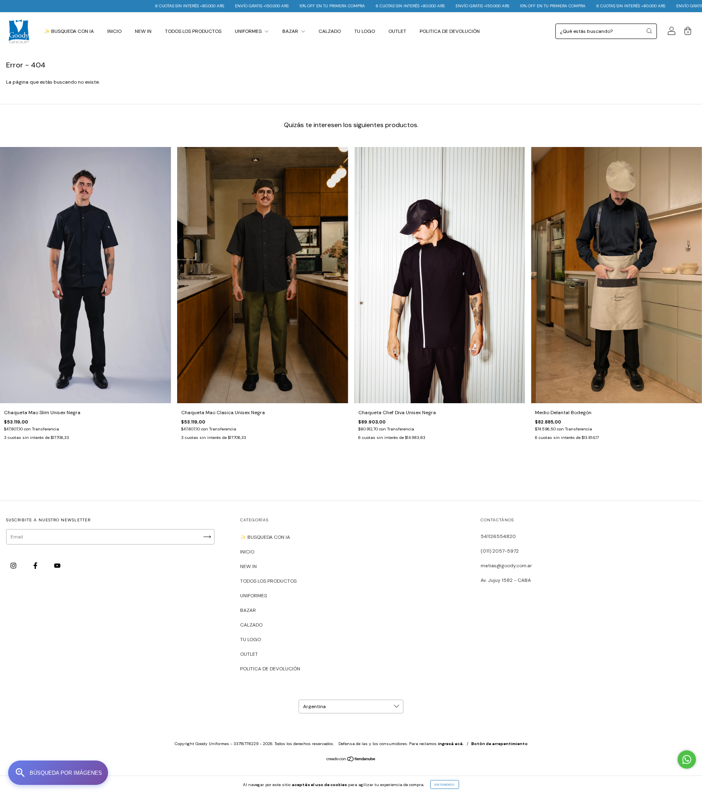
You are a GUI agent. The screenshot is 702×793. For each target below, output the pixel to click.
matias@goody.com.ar (506, 565)
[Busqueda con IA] (58, 773)
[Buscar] (649, 31)
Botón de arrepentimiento (499, 743)
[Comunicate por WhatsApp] (687, 759)
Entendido (445, 784)
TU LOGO (364, 31)
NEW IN (143, 31)
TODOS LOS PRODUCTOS (193, 31)
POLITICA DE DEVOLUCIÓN (450, 31)
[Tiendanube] (351, 760)
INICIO (114, 31)
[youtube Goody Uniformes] (57, 565)
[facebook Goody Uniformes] (36, 565)
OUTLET (397, 31)
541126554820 (498, 536)
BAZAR (290, 31)
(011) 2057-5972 (500, 551)
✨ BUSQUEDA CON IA (69, 31)
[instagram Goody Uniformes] (14, 565)
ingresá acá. (451, 743)
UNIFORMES (249, 31)
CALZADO (329, 31)
